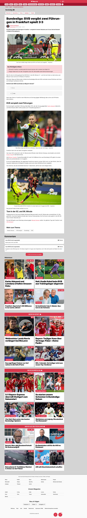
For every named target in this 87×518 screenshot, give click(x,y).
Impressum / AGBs (39, 508)
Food (6, 494)
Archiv (30, 484)
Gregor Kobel (9, 154)
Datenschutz (31, 508)
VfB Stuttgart (9, 222)
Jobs (21, 508)
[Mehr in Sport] (34, 314)
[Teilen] (55, 515)
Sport (11, 7)
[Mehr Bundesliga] (34, 370)
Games (42, 481)
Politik (18, 479)
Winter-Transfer (13, 157)
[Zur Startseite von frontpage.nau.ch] (34, 1)
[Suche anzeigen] (60, 1)
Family (54, 492)
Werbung (13, 508)
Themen (18, 484)
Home (7, 7)
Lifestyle (6, 484)
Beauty (6, 496)
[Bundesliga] (34, 10)
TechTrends (55, 494)
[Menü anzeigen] (63, 1)
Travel (30, 494)
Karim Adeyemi (51, 106)
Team (17, 508)
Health (6, 492)
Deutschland (13, 27)
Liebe (30, 492)
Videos (18, 481)
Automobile (43, 494)
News (6, 479)
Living (18, 492)
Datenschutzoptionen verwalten (51, 508)
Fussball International (18, 7)
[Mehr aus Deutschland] (34, 426)
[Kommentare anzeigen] (60, 515)
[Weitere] (62, 4)
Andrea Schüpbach (14, 25)
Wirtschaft (7, 481)
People (54, 479)
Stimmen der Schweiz (57, 481)
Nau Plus (31, 481)
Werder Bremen (36, 220)
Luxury (42, 492)
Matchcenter (43, 479)
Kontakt (25, 508)
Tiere (18, 494)
